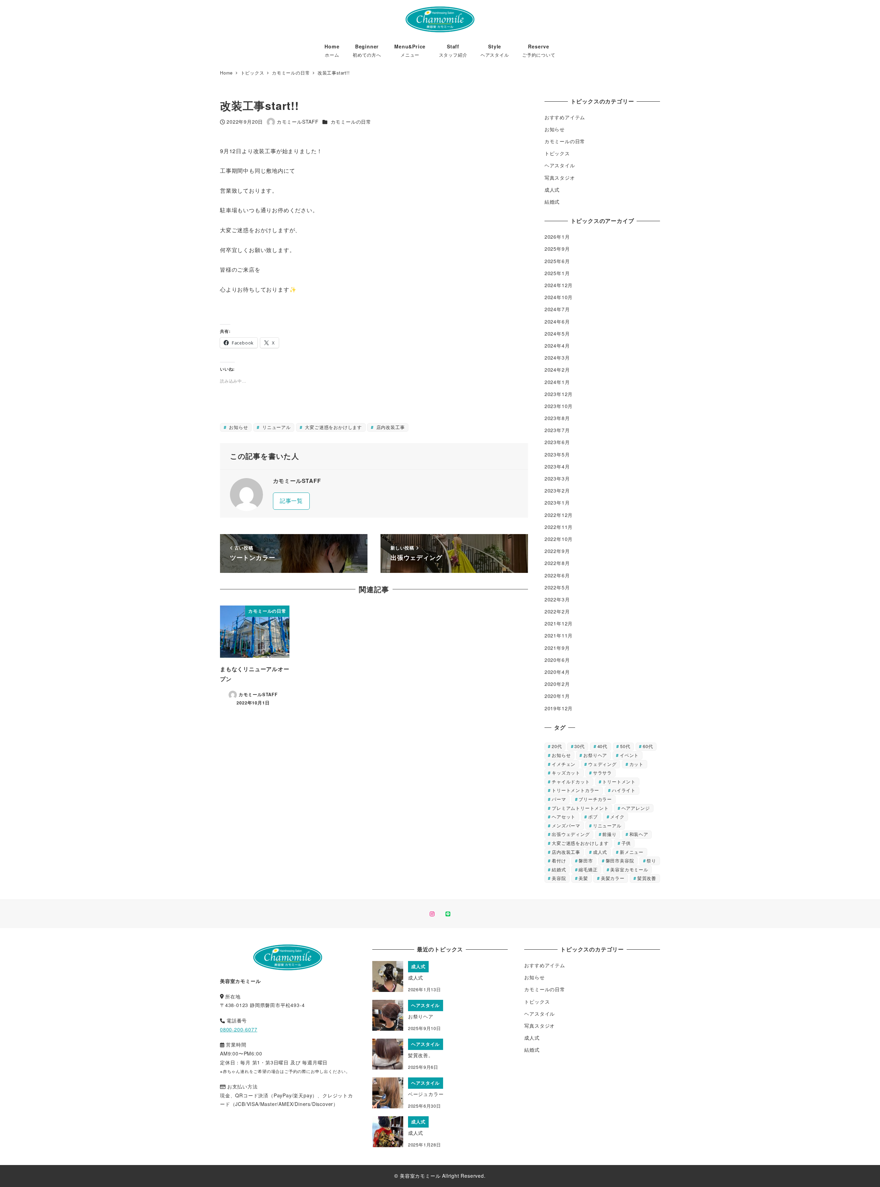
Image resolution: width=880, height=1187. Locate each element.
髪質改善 (646, 878)
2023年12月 (558, 394)
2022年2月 (557, 611)
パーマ (559, 799)
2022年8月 (557, 562)
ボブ (593, 816)
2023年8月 (557, 418)
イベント (629, 755)
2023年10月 (558, 406)
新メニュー (632, 852)
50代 (625, 746)
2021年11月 (558, 635)
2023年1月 (557, 502)
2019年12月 (558, 708)
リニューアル (276, 427)
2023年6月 (557, 442)
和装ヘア (638, 834)
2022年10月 (558, 538)
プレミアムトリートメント (580, 808)
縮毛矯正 (588, 869)
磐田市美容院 (620, 860)
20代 (557, 746)
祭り (651, 860)
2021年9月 (557, 647)
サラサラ (602, 772)
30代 (579, 746)
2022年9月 (557, 550)
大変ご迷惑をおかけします (333, 427)
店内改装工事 (390, 427)
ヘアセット (563, 816)
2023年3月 (557, 478)
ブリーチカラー (595, 799)
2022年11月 (558, 526)
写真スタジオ (559, 177)
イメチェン (563, 764)
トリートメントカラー (575, 790)
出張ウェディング (571, 834)
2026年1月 (557, 236)
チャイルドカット (571, 781)
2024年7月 (557, 309)
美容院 (559, 878)
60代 (648, 746)
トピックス (557, 153)
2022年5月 (557, 587)
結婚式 (552, 201)
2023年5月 (557, 454)
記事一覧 (291, 501)
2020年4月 (557, 671)
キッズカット (566, 772)
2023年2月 (557, 490)
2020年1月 (557, 695)
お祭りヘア (595, 755)
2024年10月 (558, 297)
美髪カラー (613, 878)
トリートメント (619, 781)
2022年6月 (557, 575)
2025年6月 (557, 261)
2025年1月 (557, 273)
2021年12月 (558, 623)
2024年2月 (557, 369)
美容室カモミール (629, 869)
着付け (559, 860)
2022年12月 (558, 514)
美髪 (583, 878)
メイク (617, 816)
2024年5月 (557, 333)
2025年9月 (557, 248)
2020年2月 (557, 683)
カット (636, 764)
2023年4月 (557, 466)
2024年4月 (557, 345)
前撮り (609, 834)
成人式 (552, 189)
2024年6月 (557, 321)
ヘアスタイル (559, 165)
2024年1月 (557, 381)
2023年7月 (557, 430)
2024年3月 (557, 357)
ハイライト (624, 790)
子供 (626, 843)
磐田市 (586, 860)
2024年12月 (558, 285)
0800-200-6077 (238, 1029)
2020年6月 (557, 659)
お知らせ (237, 427)
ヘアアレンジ (636, 808)
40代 (602, 746)
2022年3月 (557, 599)
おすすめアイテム (564, 117)
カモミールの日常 (351, 121)
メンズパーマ (566, 825)
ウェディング (602, 764)
